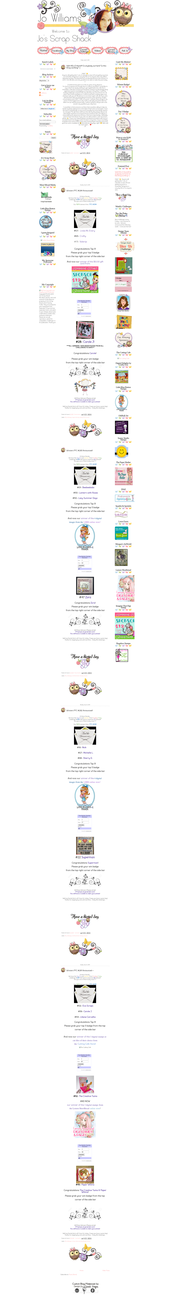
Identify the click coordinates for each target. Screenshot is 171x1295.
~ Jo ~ (42, 95)
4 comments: (76, 153)
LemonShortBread (82, 1241)
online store (95, 1108)
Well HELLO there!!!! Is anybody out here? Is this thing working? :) (86, 67)
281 (65, 1241)
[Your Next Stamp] (47, 256)
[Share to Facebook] (88, 153)
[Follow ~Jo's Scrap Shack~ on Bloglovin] (47, 109)
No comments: (77, 414)
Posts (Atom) (73, 1274)
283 (65, 675)
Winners (87, 417)
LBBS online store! (92, 522)
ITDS (84, 417)
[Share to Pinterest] (89, 153)
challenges (69, 417)
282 (65, 935)
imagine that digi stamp (77, 417)
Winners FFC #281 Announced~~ (80, 970)
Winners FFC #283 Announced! (79, 451)
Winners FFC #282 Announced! (79, 711)
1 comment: (77, 932)
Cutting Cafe (74, 1241)
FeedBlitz (50, 126)
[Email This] (82, 153)
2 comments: (78, 1238)
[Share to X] (86, 153)
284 (65, 417)
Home (81, 1270)
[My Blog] (48, 240)
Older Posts (106, 1270)
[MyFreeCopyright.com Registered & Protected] (47, 292)
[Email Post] (80, 153)
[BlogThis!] (84, 153)
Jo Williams (43, 93)
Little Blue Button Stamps (77, 675)
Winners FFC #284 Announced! (79, 191)
